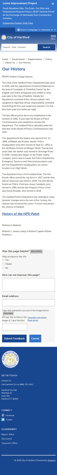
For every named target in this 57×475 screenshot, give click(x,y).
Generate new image (37, 317)
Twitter (9, 419)
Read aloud (33, 320)
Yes (7, 259)
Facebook (10, 415)
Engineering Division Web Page (18, 23)
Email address (10, 296)
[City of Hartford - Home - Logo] (15, 37)
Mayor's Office (7, 434)
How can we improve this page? (21, 275)
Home (5, 59)
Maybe (8, 263)
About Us (10, 62)
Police (49, 59)
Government (18, 59)
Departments (35, 59)
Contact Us (6, 380)
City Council (6, 438)
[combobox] (36, 30)
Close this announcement (53, 3)
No (6, 268)
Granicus (52, 460)
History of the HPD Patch (20, 214)
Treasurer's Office (9, 443)
